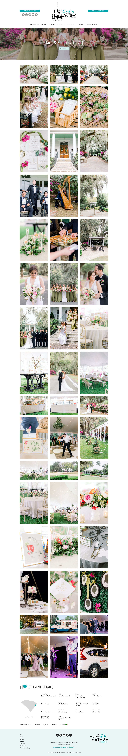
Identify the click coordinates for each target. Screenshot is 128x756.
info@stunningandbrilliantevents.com (60, 747)
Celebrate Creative (77, 752)
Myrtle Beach (64, 48)
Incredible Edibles (46, 712)
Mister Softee (45, 718)
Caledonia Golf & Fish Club (65, 719)
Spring (58, 725)
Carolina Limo (97, 712)
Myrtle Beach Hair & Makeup (82, 705)
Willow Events (97, 696)
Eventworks (45, 704)
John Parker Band (64, 696)
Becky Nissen (80, 712)
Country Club (42, 725)
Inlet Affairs (96, 704)
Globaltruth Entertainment (80, 697)
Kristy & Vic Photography (49, 696)
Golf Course (47, 725)
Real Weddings (64, 38)
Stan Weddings (63, 712)
